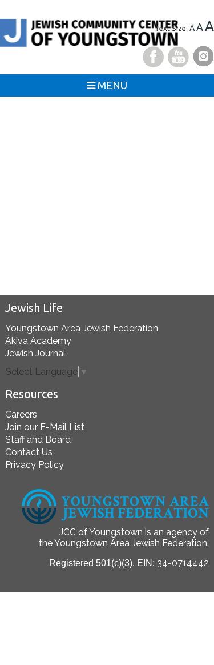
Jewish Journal (35, 353)
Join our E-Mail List (44, 427)
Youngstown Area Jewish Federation (81, 328)
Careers (21, 414)
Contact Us (29, 452)
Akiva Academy (38, 340)
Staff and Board (38, 439)
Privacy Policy (34, 464)
